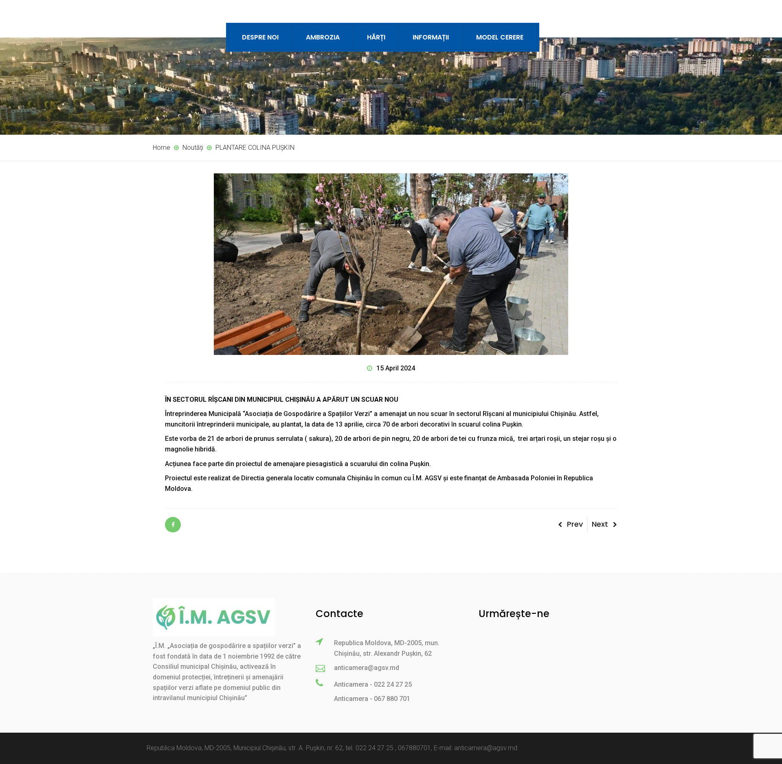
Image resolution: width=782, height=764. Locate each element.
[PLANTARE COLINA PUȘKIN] (173, 524)
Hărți (376, 37)
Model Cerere (499, 37)
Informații (431, 37)
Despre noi (260, 37)
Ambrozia (323, 37)
